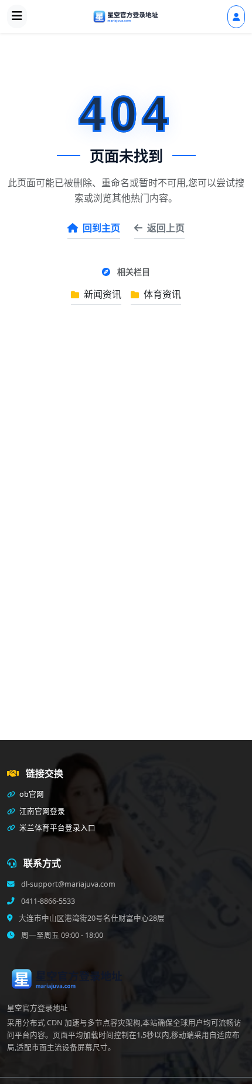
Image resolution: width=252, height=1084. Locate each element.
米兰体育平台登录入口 (57, 828)
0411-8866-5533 (47, 901)
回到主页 (101, 227)
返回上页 (166, 227)
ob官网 (31, 794)
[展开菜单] (17, 16)
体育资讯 (161, 294)
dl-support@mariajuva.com (67, 884)
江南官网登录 (41, 811)
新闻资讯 (101, 294)
